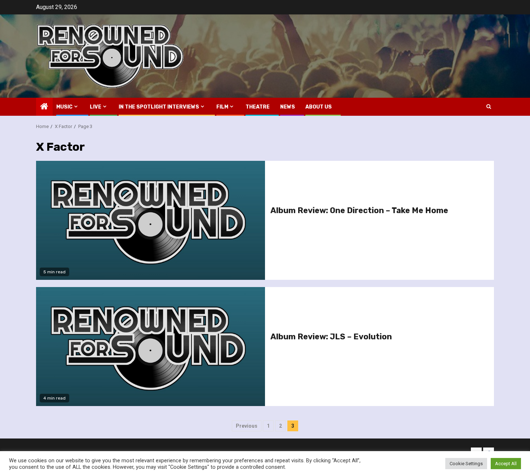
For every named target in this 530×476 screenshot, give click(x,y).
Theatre (258, 107)
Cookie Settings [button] (466, 463)
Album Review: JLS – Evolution (331, 336)
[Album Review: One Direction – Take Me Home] (150, 220)
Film (222, 107)
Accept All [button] (506, 463)
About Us (318, 107)
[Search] (488, 107)
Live (95, 107)
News (287, 107)
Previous (246, 426)
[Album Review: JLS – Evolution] (150, 346)
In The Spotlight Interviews (159, 107)
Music (64, 107)
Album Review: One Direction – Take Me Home (359, 210)
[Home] (44, 107)
